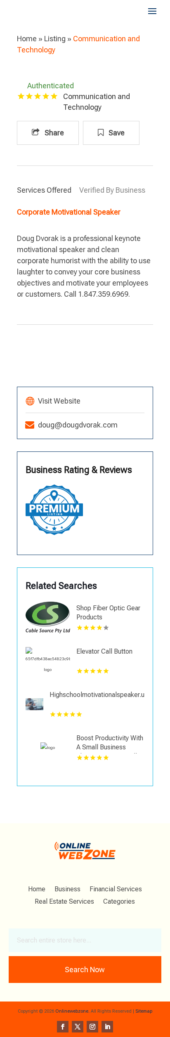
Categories (119, 902)
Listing (55, 38)
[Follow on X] (77, 1026)
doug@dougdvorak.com (78, 424)
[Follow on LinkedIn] (107, 1026)
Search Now (85, 969)
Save (116, 132)
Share (53, 132)
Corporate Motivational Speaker (68, 212)
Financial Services (116, 889)
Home (27, 38)
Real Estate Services (64, 902)
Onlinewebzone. (72, 1011)
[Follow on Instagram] (92, 1026)
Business (67, 889)
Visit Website (59, 401)
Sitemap (143, 1011)
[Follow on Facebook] (62, 1026)
